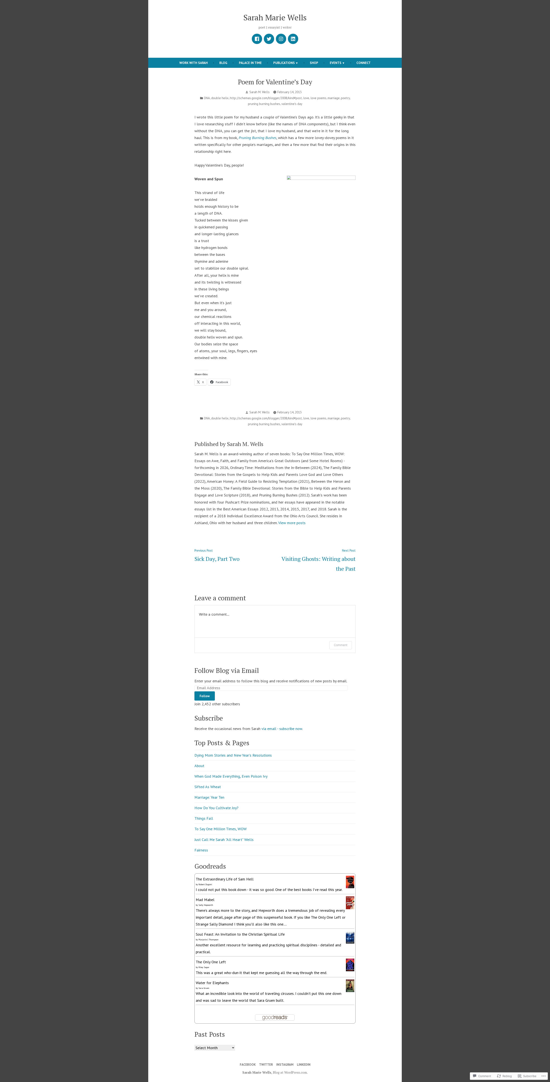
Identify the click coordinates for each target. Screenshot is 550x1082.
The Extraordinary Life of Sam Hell (225, 879)
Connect (363, 63)
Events (335, 63)
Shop (314, 63)
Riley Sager (204, 967)
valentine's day (291, 104)
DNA (207, 98)
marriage (334, 98)
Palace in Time (250, 63)
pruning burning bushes (264, 104)
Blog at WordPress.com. (290, 1072)
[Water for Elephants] (350, 985)
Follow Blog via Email (226, 670)
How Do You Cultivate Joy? (216, 807)
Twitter (266, 1064)
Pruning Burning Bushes (257, 137)
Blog (223, 63)
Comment (340, 645)
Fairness (201, 850)
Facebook (248, 1064)
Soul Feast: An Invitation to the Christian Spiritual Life (240, 934)
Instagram (284, 1064)
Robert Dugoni (205, 884)
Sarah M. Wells (259, 92)
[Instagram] (281, 39)
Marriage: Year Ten (209, 797)
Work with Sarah (193, 63)
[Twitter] (269, 39)
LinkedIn (303, 1064)
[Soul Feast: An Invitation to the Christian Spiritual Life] (350, 936)
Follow (205, 696)
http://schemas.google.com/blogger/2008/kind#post (266, 98)
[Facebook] (257, 39)
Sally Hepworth (206, 905)
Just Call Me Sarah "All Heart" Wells (224, 839)
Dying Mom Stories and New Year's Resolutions (233, 755)
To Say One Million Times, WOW (220, 828)
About (199, 765)
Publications (284, 63)
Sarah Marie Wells (275, 17)
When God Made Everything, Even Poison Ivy (230, 776)
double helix (220, 98)
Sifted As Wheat (207, 786)
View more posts (292, 522)
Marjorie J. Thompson (208, 939)
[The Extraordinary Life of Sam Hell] (350, 881)
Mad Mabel (205, 899)
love (306, 98)
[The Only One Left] (350, 964)
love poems (318, 98)
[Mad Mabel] (350, 902)
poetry (345, 98)
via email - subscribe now (281, 728)
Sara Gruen (204, 988)
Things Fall (203, 818)
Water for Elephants (212, 982)
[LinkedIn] (293, 39)
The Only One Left (211, 961)
